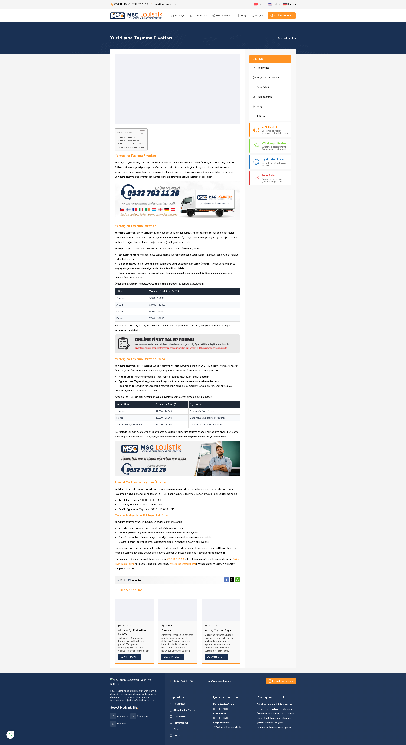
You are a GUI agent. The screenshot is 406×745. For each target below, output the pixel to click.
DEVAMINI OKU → (130, 656)
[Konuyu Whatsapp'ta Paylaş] (237, 579)
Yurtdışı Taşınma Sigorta (219, 630)
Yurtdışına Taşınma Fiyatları (128, 137)
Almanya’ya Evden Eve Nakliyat (132, 632)
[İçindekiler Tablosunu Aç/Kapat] (140, 133)
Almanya (166, 630)
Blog (293, 38)
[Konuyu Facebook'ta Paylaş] (226, 579)
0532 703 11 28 (175, 559)
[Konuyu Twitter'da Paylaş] (232, 579)
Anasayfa (283, 38)
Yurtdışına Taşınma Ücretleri (128, 141)
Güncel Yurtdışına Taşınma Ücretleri (131, 147)
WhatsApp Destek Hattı (182, 563)
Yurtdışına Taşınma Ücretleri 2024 (130, 144)
